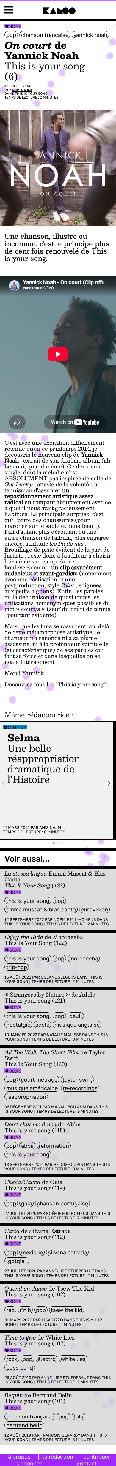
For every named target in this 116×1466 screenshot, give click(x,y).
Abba (27, 1145)
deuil (75, 1016)
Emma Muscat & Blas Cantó (41, 909)
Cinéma (17, 727)
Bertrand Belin (24, 1425)
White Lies (73, 1359)
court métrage (39, 1079)
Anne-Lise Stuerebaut (70, 1271)
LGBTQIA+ (16, 1261)
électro (46, 1359)
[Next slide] (109, 783)
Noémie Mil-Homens (75, 919)
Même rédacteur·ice (36, 714)
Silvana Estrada (67, 1252)
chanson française (44, 34)
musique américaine (32, 1088)
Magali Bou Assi (68, 1106)
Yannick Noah (90, 34)
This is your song (31, 93)
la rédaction (58, 1456)
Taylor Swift (77, 1079)
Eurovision (94, 909)
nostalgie (18, 1024)
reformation (54, 1145)
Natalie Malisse (64, 1034)
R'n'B (25, 1310)
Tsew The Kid (66, 1310)
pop (11, 34)
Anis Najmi (22, 90)
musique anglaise (77, 1024)
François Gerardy (60, 1435)
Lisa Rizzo (52, 1320)
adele (42, 1024)
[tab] (53, 843)
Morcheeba (83, 958)
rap (10, 1310)
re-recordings (80, 1088)
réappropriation (26, 1096)
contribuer (96, 1456)
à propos (19, 1456)
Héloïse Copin (68, 1164)
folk (78, 1416)
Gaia (26, 1203)
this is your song (27, 900)
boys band (19, 1367)
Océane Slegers (58, 977)
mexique (32, 1252)
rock (12, 1359)
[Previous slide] (4, 783)
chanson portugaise (62, 1203)
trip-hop (16, 967)
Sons (15, 26)
